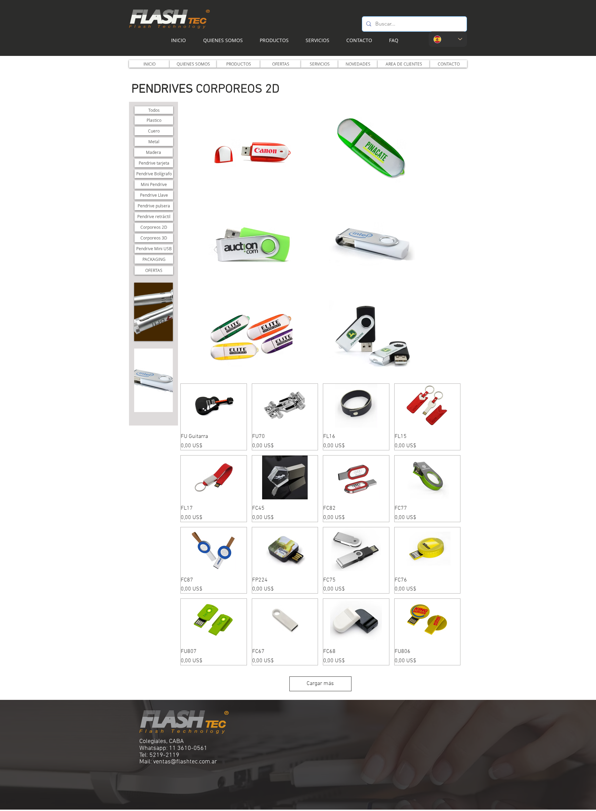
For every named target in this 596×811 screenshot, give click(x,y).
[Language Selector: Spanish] (448, 39)
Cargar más (320, 683)
